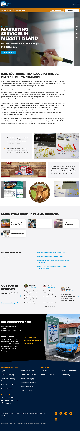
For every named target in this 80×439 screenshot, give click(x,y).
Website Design (17, 234)
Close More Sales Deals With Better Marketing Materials (54, 261)
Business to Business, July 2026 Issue (51, 256)
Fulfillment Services (27, 387)
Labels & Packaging (27, 379)
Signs (3, 371)
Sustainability (65, 375)
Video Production (68, 224)
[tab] (46, 306)
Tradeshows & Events (28, 375)
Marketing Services (27, 371)
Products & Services (9, 26)
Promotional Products (28, 383)
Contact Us (6, 395)
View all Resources (9, 258)
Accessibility (25, 413)
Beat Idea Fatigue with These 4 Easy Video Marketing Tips (52, 267)
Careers (63, 371)
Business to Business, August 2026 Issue (52, 252)
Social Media (43, 223)
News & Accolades (47, 375)
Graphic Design (6, 389)
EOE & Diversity (34, 413)
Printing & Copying (7, 375)
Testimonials (72, 371)
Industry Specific (26, 391)
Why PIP (43, 371)
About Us (45, 367)
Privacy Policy (5, 413)
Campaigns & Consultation (16, 224)
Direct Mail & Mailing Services (8, 380)
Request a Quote (56, 10)
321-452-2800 (20, 10)
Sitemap (3, 415)
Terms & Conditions (15, 413)
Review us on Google (8, 303)
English (74, 4)
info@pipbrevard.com (33, 341)
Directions (29, 343)
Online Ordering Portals (9, 385)
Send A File (71, 10)
